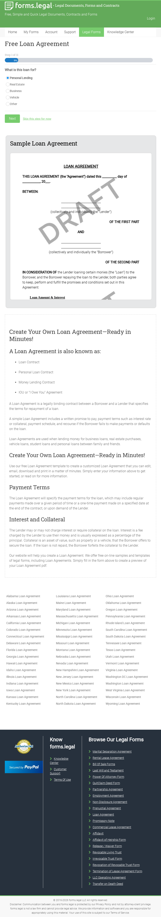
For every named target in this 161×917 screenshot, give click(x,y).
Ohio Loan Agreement (120, 596)
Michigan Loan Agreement (73, 623)
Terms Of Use (62, 779)
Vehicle (14, 97)
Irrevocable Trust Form (107, 858)
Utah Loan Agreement (120, 656)
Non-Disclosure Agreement (110, 802)
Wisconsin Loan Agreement (123, 697)
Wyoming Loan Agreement (123, 703)
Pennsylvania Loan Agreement (125, 616)
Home (12, 32)
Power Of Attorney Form (108, 776)
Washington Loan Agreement (125, 683)
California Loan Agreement (23, 623)
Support (70, 32)
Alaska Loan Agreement (21, 603)
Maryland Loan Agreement (73, 609)
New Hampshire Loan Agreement (77, 670)
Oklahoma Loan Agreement (123, 603)
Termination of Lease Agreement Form (117, 871)
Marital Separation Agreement (112, 751)
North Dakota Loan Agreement (76, 703)
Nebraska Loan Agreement (73, 656)
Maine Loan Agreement (71, 603)
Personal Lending (21, 78)
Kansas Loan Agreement (22, 697)
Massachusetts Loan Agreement (77, 616)
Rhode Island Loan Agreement (125, 623)
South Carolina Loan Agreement (126, 629)
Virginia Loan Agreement (122, 670)
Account (51, 32)
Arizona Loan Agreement (22, 609)
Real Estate (17, 84)
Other (13, 104)
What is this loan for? (20, 70)
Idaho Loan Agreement (21, 670)
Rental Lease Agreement (108, 758)
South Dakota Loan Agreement (126, 636)
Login (151, 18)
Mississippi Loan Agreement (74, 636)
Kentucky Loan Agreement (23, 703)
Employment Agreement (108, 795)
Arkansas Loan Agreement (23, 616)
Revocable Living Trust (107, 852)
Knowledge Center (120, 32)
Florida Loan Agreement (22, 650)
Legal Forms (91, 32)
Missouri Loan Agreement (72, 643)
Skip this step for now (37, 118)
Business (16, 91)
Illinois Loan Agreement (21, 676)
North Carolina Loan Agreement (76, 697)
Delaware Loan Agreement (23, 643)
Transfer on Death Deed (108, 884)
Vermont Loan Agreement (122, 663)
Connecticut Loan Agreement (25, 636)
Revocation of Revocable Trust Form (116, 865)
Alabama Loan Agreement (23, 596)
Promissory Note (103, 821)
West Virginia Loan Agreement (125, 690)
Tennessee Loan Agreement (124, 643)
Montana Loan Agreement (73, 650)
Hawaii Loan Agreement (22, 663)
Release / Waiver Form (107, 846)
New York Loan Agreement (73, 690)
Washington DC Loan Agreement (127, 676)
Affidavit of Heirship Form (109, 839)
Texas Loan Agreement (120, 650)
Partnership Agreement (108, 789)
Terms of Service (119, 912)
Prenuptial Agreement (107, 808)
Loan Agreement (103, 814)
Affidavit (98, 833)
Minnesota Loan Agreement (74, 629)
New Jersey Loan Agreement (74, 676)
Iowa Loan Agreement (20, 690)
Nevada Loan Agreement (72, 663)
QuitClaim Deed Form (106, 783)
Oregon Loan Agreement (122, 609)
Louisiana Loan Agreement (73, 596)
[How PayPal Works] (24, 760)
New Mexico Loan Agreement (75, 683)
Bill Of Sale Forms (104, 764)
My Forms (31, 32)
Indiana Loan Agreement (22, 683)
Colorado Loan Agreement (23, 629)
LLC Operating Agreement (109, 877)
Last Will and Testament (108, 770)
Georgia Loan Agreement (22, 656)
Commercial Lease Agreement (112, 827)
